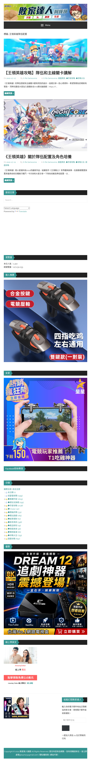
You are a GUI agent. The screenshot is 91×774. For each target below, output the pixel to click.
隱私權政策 (44, 755)
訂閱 (66, 728)
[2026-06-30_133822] (16, 718)
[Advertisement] (20, 231)
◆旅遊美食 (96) (14, 529)
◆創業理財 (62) (14, 519)
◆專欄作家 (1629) (15, 499)
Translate (23, 211)
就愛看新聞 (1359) (15, 496)
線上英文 (7, 648)
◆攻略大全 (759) (15, 535)
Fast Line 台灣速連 (67, 755)
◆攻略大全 (80, 78)
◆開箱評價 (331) (15, 512)
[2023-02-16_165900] (45, 361)
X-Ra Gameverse (30, 78)
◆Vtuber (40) (13, 509)
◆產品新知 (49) (14, 525)
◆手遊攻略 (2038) (15, 505)
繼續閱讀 (8, 93)
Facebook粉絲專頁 (14, 468)
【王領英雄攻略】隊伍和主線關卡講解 (38, 73)
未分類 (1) (12, 492)
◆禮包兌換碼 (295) (16, 502)
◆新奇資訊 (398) (15, 522)
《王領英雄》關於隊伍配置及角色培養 (38, 157)
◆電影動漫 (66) (14, 532)
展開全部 (7, 489)
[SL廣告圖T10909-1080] (45, 461)
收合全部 (16, 489)
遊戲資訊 (61, 78)
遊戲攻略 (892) (14, 539)
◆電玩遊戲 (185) (15, 515)
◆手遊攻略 (70, 78)
